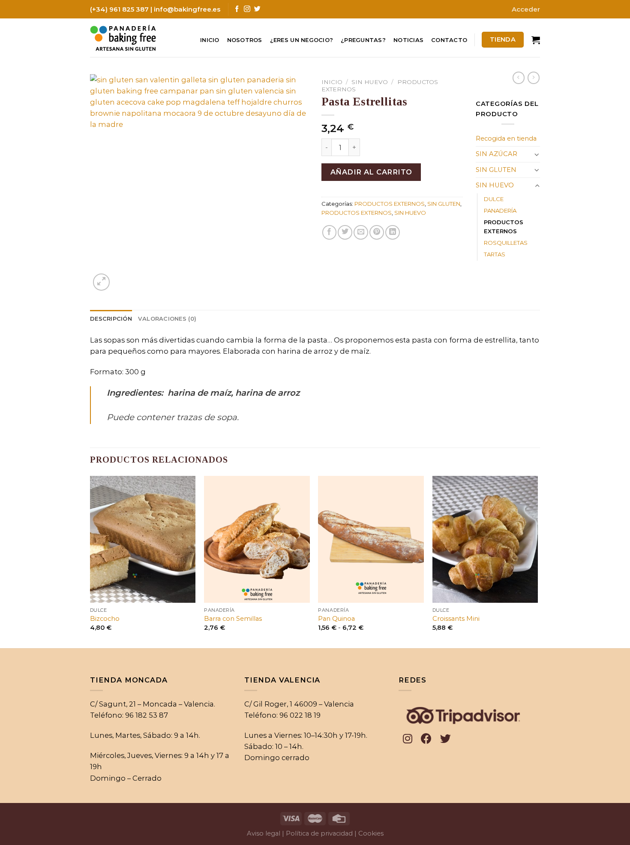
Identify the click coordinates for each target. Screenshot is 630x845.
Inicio (209, 39)
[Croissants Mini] (485, 539)
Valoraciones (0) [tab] (167, 318)
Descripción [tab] (111, 318)
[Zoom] (101, 282)
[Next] (537, 561)
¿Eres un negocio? (301, 39)
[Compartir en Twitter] (345, 232)
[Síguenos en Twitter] (257, 9)
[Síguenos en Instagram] (247, 9)
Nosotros (244, 39)
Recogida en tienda (506, 138)
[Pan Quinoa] (371, 539)
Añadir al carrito (371, 172)
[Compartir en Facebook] (329, 232)
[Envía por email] (361, 232)
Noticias (408, 39)
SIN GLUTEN (443, 203)
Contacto (449, 39)
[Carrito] (535, 39)
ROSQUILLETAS (506, 242)
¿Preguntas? (363, 39)
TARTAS (494, 254)
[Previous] (90, 561)
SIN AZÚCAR (496, 154)
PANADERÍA (500, 210)
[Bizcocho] (143, 539)
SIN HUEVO (369, 81)
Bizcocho (105, 618)
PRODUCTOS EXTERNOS (389, 203)
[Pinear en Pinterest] (376, 232)
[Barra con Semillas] (257, 539)
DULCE (494, 198)
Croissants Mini (456, 618)
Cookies (371, 833)
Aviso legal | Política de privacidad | (302, 833)
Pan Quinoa (336, 618)
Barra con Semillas (233, 618)
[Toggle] (537, 154)
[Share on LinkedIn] (392, 232)
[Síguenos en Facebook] (237, 9)
